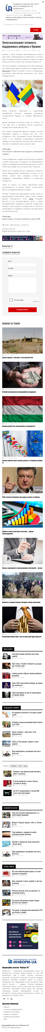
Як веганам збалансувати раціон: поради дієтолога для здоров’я (25, 902)
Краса (20, 766)
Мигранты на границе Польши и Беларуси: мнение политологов (21, 602)
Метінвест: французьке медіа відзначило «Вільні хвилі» (25, 843)
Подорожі (13, 766)
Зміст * (10, 276)
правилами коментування (14, 15)
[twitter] (4, 998)
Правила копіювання (11, 1014)
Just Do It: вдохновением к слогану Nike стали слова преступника (26, 792)
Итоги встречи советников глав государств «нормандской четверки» (22, 153)
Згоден (36, 30)
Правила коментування (12, 1017)
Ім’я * (10, 261)
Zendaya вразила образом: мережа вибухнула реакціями (27, 674)
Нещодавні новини (11, 708)
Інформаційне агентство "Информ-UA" (15, 1025)
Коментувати (22, 309)
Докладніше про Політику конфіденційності (19, 24)
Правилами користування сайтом (24, 11)
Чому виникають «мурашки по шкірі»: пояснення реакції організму (24, 833)
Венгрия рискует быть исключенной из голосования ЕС (18, 426)
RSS (5, 1019)
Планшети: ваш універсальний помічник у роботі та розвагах (27, 773)
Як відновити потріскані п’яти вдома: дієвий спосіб (27, 714)
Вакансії (6, 1007)
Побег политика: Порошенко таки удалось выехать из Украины (21, 497)
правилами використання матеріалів (25, 13)
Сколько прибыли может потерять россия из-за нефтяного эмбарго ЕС (22, 461)
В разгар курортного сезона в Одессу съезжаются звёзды (25, 782)
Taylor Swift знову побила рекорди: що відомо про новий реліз (27, 684)
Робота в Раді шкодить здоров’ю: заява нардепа (25, 743)
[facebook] (8, 998)
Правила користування (12, 1012)
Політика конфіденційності (13, 1009)
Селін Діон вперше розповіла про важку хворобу (25, 655)
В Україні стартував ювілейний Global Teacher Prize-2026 (27, 723)
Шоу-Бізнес (8, 649)
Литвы (31, 199)
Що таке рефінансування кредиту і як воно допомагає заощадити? (26, 872)
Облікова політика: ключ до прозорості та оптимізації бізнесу (26, 892)
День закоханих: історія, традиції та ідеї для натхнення (27, 882)
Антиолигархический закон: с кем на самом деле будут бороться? (22, 637)
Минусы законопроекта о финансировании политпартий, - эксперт (22, 568)
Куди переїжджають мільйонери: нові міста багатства (26, 752)
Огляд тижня (9, 867)
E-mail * (11, 268)
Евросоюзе (6, 71)
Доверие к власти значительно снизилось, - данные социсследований (17, 532)
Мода (25, 766)
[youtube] (12, 998)
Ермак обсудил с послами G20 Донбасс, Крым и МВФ (21, 219)
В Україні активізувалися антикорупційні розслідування (19, 392)
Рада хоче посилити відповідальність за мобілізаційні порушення (25, 814)
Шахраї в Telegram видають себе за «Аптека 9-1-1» (27, 824)
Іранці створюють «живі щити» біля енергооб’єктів (17, 357)
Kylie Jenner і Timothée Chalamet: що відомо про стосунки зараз (27, 665)
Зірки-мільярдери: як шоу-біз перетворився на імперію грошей (26, 694)
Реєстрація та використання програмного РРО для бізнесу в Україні (27, 911)
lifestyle (6, 766)
